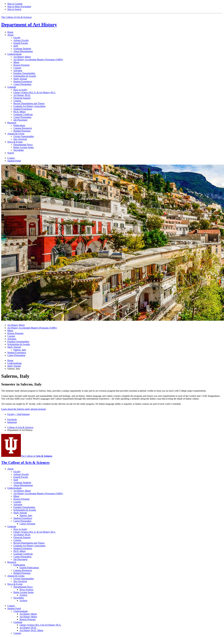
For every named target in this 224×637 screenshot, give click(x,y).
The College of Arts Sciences (16, 17)
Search (10, 153)
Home (10, 32)
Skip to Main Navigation (19, 6)
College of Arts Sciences (20, 427)
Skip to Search (14, 9)
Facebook (12, 419)
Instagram (12, 422)
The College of (36, 456)
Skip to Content (14, 3)
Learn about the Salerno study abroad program (23, 409)
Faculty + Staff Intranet (18, 414)
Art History (29, 24)
